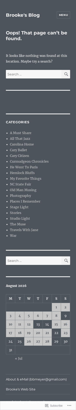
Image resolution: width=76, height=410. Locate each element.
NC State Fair (20, 184)
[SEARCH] (66, 74)
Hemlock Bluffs (22, 173)
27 (38, 341)
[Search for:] (34, 74)
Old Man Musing (23, 190)
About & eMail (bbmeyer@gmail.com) (36, 379)
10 (10, 324)
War (13, 236)
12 (29, 324)
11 (19, 324)
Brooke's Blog (23, 15)
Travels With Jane (24, 230)
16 (65, 324)
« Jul (18, 358)
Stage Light (19, 207)
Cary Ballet (18, 150)
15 (56, 324)
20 (38, 333)
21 (47, 333)
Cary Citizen (19, 156)
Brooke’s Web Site (20, 389)
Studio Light (20, 218)
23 (65, 333)
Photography (20, 196)
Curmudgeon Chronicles (29, 161)
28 (47, 341)
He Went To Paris (24, 167)
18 (19, 333)
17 (10, 333)
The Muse (18, 224)
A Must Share (20, 133)
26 (29, 341)
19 (29, 333)
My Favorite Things (25, 178)
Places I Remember (25, 201)
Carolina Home (22, 144)
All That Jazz (20, 139)
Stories (15, 213)
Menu (63, 15)
